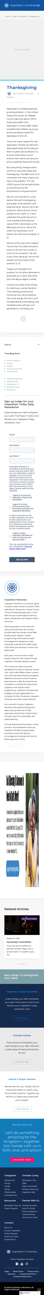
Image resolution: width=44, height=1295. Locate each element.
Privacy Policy (33, 1268)
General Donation (29, 1202)
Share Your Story (11, 1233)
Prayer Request (13, 361)
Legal (6, 1268)
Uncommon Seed (29, 1214)
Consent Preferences (28, 1271)
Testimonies (12, 372)
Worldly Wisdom (16, 942)
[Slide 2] (20, 961)
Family (7, 1186)
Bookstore (11, 390)
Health (9, 366)
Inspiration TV (13, 384)
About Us (8, 1225)
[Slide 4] (26, 961)
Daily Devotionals (14, 379)
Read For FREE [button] (22, 1059)
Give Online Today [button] (22, 1157)
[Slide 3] (23, 961)
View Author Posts (14, 745)
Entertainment (10, 1192)
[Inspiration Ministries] (20, 5)
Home (7, 16)
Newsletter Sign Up (12, 1202)
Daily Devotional (19, 16)
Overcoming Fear (14, 369)
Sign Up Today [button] (22, 1015)
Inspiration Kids (28, 1189)
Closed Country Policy (22, 1274)
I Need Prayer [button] (22, 1106)
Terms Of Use (18, 1268)
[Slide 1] (18, 961)
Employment (10, 1236)
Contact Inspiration (12, 1228)
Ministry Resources (30, 1186)
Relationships (10, 1189)
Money (10, 363)
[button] (38, 5)
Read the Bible (13, 387)
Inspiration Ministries (24, 93)
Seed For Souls (28, 1205)
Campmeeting (28, 1211)
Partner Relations (29, 1208)
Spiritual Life (12, 381)
